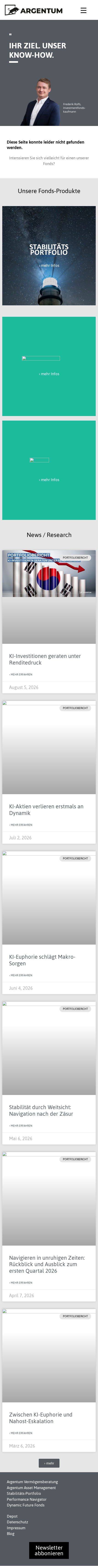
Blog (10, 1533)
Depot (12, 1516)
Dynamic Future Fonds (25, 1505)
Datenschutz (17, 1522)
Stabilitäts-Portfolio (24, 1493)
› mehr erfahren (20, 674)
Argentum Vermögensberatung (32, 1482)
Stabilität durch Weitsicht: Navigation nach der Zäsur (41, 1110)
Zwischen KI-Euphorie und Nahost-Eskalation (40, 1417)
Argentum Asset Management (31, 1487)
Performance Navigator (26, 1499)
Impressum (16, 1528)
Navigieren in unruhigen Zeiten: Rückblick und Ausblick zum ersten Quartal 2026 (47, 1264)
